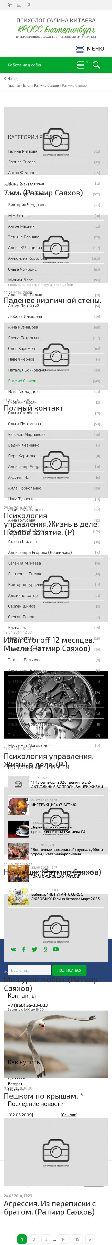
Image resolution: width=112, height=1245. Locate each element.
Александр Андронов (28, 466)
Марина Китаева (23, 713)
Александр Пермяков (28, 193)
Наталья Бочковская (27, 369)
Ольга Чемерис (22, 269)
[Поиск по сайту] (96, 65)
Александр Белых (25, 294)
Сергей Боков (21, 616)
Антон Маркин (21, 226)
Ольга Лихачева (23, 691)
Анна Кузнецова (23, 326)
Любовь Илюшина (25, 316)
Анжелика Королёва (27, 258)
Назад (13, 79)
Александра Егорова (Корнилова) (40, 552)
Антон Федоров (23, 172)
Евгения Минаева (24, 562)
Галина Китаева (22, 150)
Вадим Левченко (24, 444)
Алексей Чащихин (25, 247)
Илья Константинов (26, 183)
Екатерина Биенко (25, 573)
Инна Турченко (22, 498)
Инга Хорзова (21, 637)
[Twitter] (34, 949)
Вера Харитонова (24, 455)
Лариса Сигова (22, 161)
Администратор (23, 595)
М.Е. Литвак (19, 215)
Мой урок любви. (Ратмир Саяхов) (51, 983)
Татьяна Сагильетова (27, 734)
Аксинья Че (18, 477)
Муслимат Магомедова (30, 745)
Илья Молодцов (23, 391)
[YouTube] (56, 949)
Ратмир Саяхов (22, 380)
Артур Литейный (23, 305)
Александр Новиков (27, 670)
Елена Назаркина (24, 648)
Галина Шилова (22, 541)
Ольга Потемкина (24, 423)
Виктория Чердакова (27, 204)
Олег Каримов (21, 348)
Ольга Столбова (23, 412)
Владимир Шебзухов (28, 530)
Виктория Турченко (26, 584)
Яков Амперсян (22, 401)
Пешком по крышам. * (43, 1095)
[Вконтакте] (13, 949)
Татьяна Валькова (24, 659)
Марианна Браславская (30, 723)
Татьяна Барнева (23, 236)
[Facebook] (23, 949)
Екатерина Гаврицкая (28, 680)
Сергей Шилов (21, 605)
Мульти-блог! (21, 279)
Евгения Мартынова (27, 434)
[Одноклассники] (45, 949)
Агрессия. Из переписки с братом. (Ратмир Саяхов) (50, 1207)
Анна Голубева (21, 519)
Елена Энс (17, 627)
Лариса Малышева (25, 509)
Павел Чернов (21, 358)
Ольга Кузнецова (24, 702)
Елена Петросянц (24, 337)
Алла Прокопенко (24, 487)
